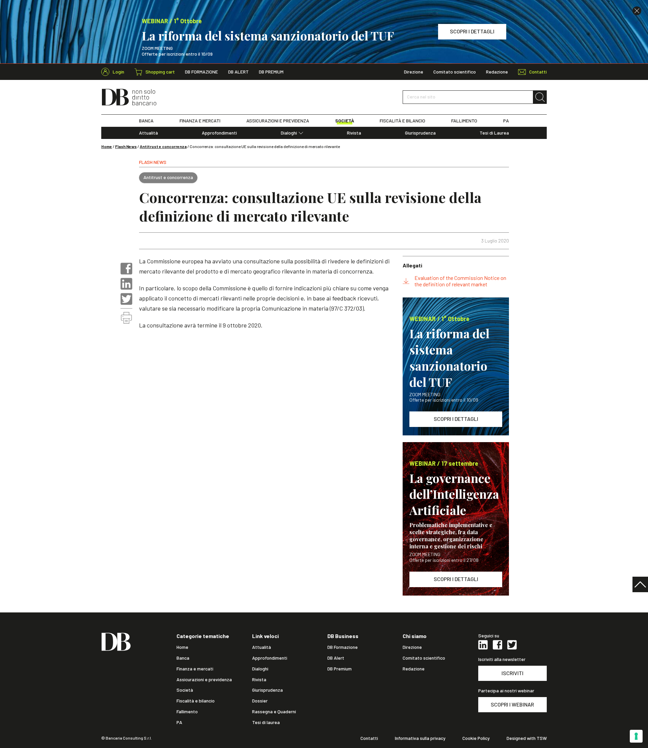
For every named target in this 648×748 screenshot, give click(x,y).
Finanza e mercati (195, 668)
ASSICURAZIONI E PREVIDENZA (277, 120)
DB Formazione (201, 72)
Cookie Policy (476, 738)
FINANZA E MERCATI (200, 120)
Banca (183, 658)
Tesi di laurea (266, 722)
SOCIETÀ (344, 120)
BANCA (146, 120)
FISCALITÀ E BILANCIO (402, 120)
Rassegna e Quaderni (274, 711)
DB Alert (238, 72)
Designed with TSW (527, 738)
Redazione (497, 72)
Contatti (369, 738)
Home (106, 146)
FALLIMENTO (464, 120)
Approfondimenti (219, 133)
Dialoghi (289, 133)
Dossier (260, 700)
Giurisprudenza (420, 133)
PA (506, 120)
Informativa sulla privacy (420, 738)
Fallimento (187, 711)
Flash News (126, 146)
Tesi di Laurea (494, 133)
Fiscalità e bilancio (196, 700)
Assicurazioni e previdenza (204, 679)
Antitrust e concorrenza (163, 146)
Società (185, 690)
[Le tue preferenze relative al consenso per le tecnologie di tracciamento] (636, 736)
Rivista (354, 133)
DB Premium (271, 72)
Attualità (148, 133)
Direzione (413, 72)
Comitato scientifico (454, 72)
